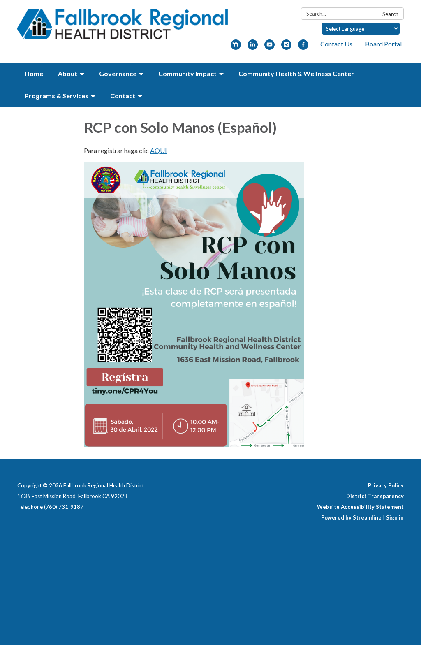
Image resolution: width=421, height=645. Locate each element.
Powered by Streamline (351, 517)
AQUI (158, 150)
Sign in (395, 517)
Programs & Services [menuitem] (56, 96)
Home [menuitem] (34, 73)
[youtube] (269, 47)
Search (390, 14)
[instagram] (286, 47)
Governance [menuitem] (117, 73)
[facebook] (303, 47)
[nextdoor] (236, 47)
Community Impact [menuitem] (187, 73)
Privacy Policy (386, 485)
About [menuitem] (67, 73)
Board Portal (383, 44)
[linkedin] (253, 47)
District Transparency (375, 496)
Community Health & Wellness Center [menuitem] (296, 73)
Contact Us (336, 44)
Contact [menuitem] (122, 96)
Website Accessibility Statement (360, 506)
